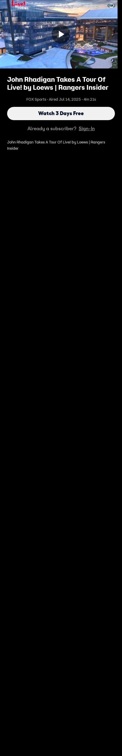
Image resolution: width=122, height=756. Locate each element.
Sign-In (87, 128)
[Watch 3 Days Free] (61, 34)
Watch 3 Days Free (61, 113)
